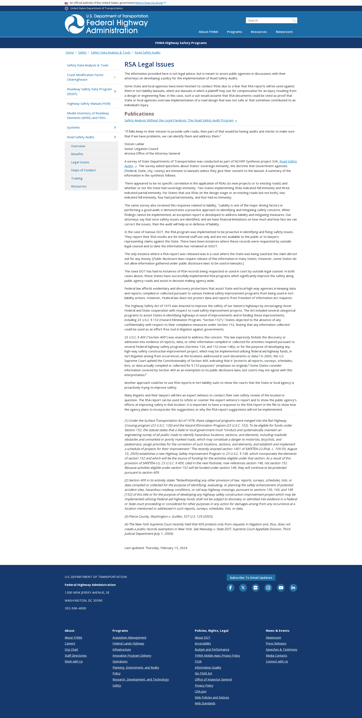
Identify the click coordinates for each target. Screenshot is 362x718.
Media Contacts (276, 655)
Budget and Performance (212, 649)
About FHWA (208, 32)
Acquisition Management (129, 637)
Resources (259, 32)
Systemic (73, 127)
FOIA (198, 661)
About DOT (202, 637)
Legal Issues (80, 162)
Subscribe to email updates (251, 577)
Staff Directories (76, 655)
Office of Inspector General (213, 679)
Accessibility (203, 643)
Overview (78, 146)
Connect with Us (277, 661)
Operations (120, 661)
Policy (116, 673)
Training (77, 178)
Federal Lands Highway (128, 643)
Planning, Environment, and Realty (135, 667)
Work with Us (74, 661)
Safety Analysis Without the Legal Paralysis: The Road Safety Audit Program (179, 120)
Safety (82, 52)
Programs (234, 32)
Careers (70, 643)
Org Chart (71, 649)
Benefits (77, 154)
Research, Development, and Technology (140, 679)
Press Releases (276, 643)
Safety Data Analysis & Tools (111, 52)
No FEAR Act (203, 673)
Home (70, 52)
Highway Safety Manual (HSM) (88, 103)
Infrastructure (121, 649)
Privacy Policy (204, 685)
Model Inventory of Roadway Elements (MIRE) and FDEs (88, 115)
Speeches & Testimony (281, 649)
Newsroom (284, 32)
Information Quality (208, 667)
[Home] (107, 25)
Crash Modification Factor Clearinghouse (85, 77)
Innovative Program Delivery (131, 655)
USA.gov (200, 691)
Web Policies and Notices (212, 697)
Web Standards (205, 703)
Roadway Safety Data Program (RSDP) (89, 91)
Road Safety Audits (147, 52)
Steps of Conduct (83, 170)
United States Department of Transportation (96, 8)
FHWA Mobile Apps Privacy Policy (217, 655)
